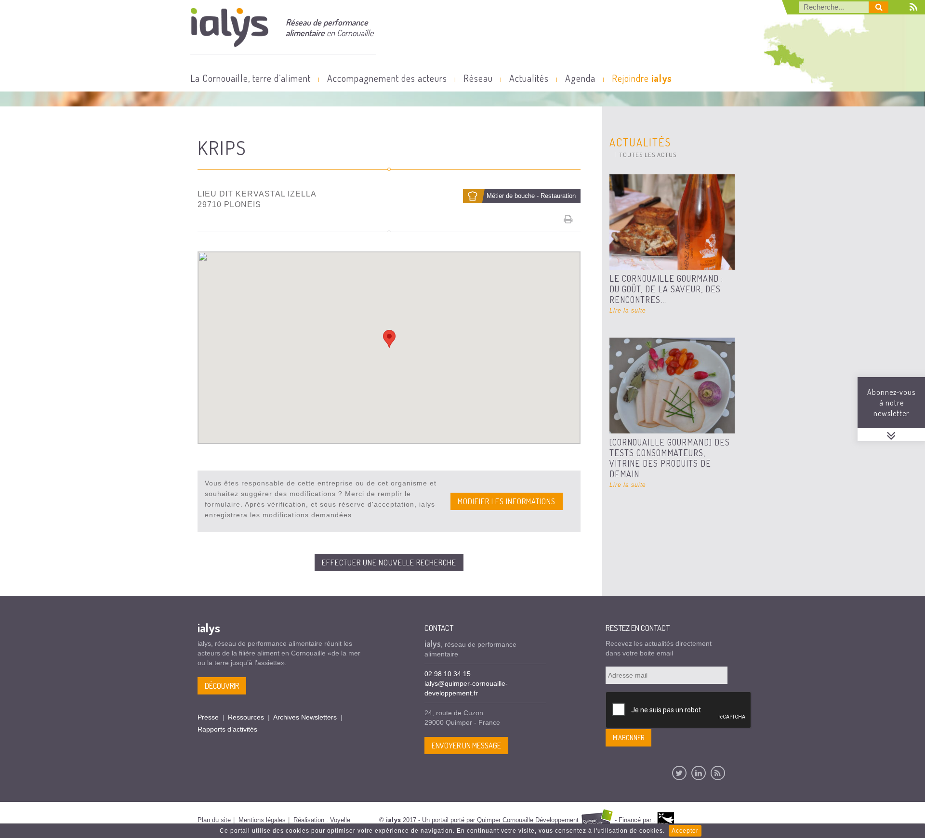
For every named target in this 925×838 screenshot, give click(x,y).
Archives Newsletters (305, 717)
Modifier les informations (506, 501)
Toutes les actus (647, 154)
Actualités (529, 78)
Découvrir (222, 686)
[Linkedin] (698, 773)
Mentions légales (262, 820)
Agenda (580, 78)
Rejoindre (642, 78)
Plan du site (214, 820)
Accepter (685, 830)
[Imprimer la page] (568, 219)
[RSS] (718, 773)
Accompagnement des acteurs (387, 78)
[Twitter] (679, 773)
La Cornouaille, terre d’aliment (250, 78)
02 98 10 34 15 (447, 674)
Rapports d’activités (227, 729)
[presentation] (679, 710)
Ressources (246, 717)
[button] (389, 339)
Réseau (478, 78)
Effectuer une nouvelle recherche (389, 562)
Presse (208, 717)
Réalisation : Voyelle (321, 820)
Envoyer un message (466, 745)
